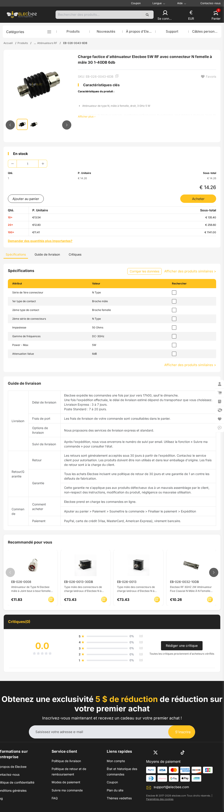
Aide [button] (180, 3)
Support (172, 31)
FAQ (55, 798)
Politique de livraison (66, 761)
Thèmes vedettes (119, 798)
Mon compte (116, 761)
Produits (73, 31)
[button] (165, 15)
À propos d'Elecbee (139, 31)
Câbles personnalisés (205, 31)
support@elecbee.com (171, 787)
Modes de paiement (66, 782)
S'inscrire (183, 732)
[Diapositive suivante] (66, 125)
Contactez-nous (210, 3)
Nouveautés (106, 31)
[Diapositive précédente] (10, 125)
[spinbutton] (27, 164)
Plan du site (115, 790)
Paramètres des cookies (159, 799)
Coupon (136, 3)
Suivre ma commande (67, 790)
